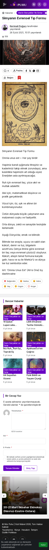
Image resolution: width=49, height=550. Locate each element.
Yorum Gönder (12, 468)
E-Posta (7, 447)
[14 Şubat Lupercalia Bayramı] (12, 317)
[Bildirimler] (45, 4)
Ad (5, 436)
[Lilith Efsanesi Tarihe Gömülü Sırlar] (36, 317)
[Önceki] (4, 495)
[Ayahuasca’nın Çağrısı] (36, 344)
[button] (34, 4)
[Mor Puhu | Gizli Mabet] (18, 4)
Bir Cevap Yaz (13, 395)
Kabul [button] (43, 545)
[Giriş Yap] (39, 4)
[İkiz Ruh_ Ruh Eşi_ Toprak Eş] (12, 344)
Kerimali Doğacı (18, 26)
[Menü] (4, 4)
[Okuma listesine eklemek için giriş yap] (19, 77)
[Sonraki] (45, 495)
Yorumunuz (17, 411)
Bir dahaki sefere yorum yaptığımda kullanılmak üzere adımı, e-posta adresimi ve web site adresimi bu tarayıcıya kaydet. (25, 459)
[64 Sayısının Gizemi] (12, 370)
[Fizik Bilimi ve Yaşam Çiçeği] (36, 370)
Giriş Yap (30, 468)
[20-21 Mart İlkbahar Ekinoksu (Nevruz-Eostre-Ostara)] (24, 495)
